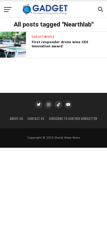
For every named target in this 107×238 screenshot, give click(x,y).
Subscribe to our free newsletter (73, 119)
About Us (16, 119)
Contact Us (36, 119)
